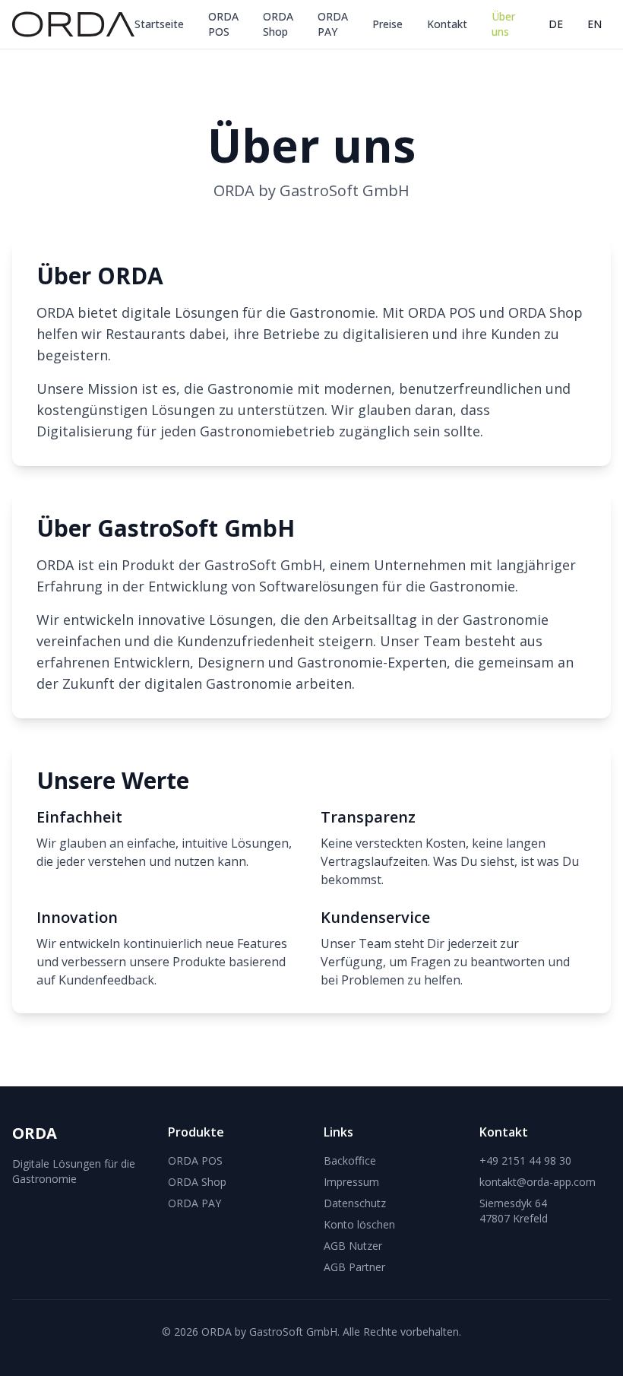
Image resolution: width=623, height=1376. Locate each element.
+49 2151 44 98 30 (525, 1160)
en (594, 24)
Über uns (503, 24)
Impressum (351, 1182)
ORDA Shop (278, 24)
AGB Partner (354, 1267)
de (556, 24)
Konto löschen (359, 1224)
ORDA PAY (333, 24)
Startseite (159, 24)
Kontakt (447, 24)
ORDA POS (223, 24)
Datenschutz (355, 1203)
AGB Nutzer (353, 1245)
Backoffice (350, 1160)
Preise (387, 24)
